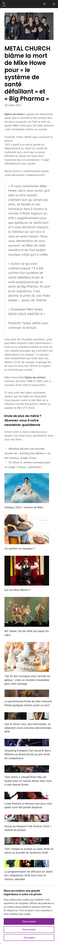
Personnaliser (29, 929)
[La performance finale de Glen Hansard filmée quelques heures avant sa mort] (26, 695)
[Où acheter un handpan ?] (26, 542)
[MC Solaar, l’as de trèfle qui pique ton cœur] (26, 624)
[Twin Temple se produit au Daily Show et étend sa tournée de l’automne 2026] (26, 842)
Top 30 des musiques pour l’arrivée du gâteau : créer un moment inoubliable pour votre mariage (27, 680)
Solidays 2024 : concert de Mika (23, 507)
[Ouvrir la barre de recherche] (44, 4)
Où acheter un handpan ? (19, 548)
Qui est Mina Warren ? (17, 589)
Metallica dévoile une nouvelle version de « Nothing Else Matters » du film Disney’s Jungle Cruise (27, 453)
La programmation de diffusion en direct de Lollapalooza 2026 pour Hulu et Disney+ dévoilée (28, 875)
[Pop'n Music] (4, 4)
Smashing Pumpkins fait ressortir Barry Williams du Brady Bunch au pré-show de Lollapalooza (27, 754)
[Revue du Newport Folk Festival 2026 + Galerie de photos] (26, 819)
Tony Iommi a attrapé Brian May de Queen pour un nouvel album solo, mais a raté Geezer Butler (28, 781)
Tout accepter (29, 921)
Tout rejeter (29, 937)
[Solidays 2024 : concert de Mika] (26, 500)
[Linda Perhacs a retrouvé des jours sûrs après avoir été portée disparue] (26, 797)
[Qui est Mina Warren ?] (26, 583)
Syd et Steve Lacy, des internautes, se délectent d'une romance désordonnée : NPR (28, 728)
